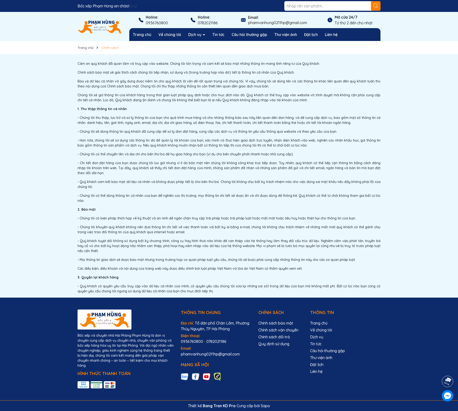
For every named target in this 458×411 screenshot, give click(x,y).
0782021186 (208, 22)
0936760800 (157, 22)
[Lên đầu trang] (448, 368)
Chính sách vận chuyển (278, 330)
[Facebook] (195, 376)
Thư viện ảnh (285, 34)
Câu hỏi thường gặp (249, 34)
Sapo (265, 405)
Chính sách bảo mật (275, 323)
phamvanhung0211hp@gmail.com (277, 22)
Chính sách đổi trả (274, 337)
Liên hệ (331, 34)
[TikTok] (217, 376)
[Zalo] (184, 376)
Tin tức (218, 34)
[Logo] (100, 26)
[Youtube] (206, 376)
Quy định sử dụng (273, 343)
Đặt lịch (311, 34)
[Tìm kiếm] (375, 6)
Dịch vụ (195, 34)
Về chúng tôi (169, 34)
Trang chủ (142, 34)
